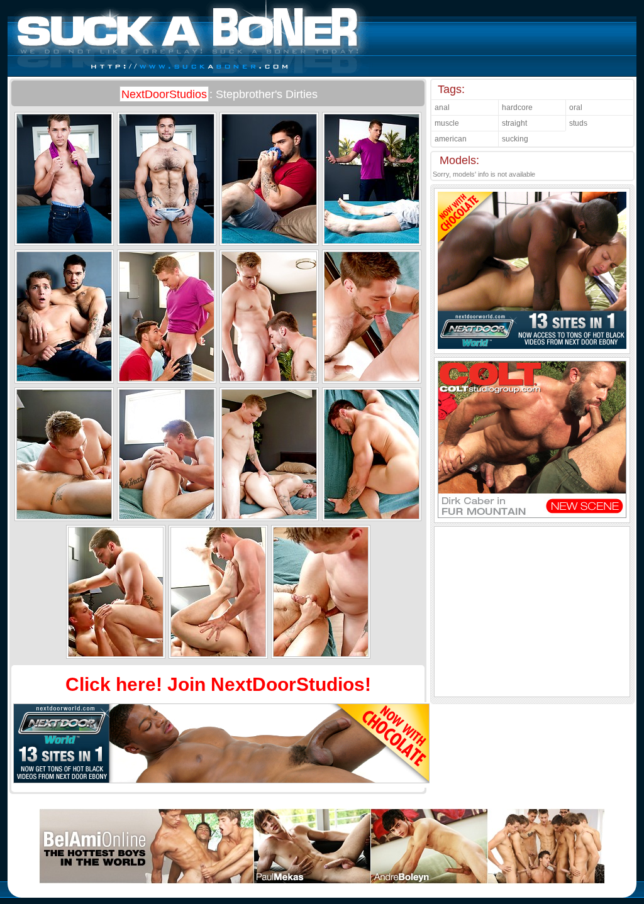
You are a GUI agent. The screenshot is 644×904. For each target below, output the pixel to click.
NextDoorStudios (164, 94)
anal (442, 107)
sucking (515, 139)
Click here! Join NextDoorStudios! (218, 684)
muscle (447, 123)
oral (575, 107)
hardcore (517, 107)
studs (578, 123)
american (451, 139)
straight (514, 123)
